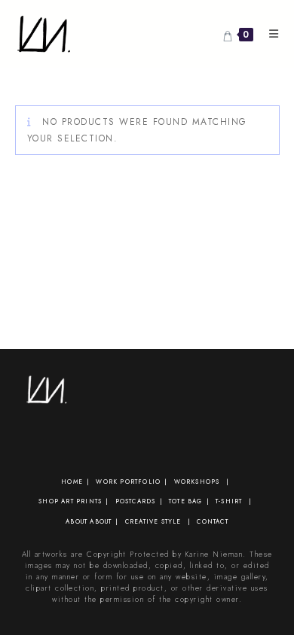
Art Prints (81, 501)
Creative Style (153, 521)
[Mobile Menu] (269, 33)
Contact (212, 521)
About (76, 521)
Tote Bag (186, 501)
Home (72, 481)
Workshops (197, 481)
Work (107, 481)
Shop (48, 501)
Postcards (135, 501)
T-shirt (229, 501)
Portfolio (140, 481)
